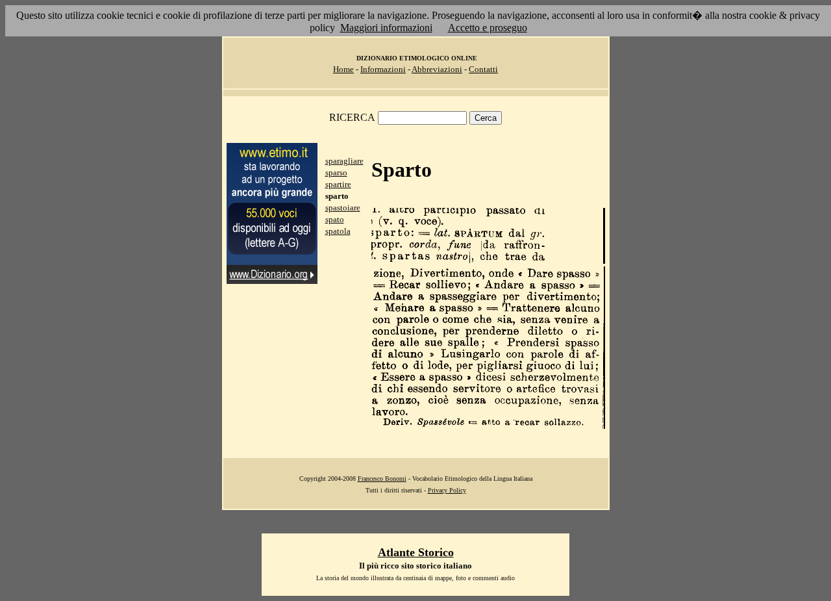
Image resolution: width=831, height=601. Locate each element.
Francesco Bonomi (382, 478)
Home (343, 69)
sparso (336, 172)
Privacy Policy (447, 490)
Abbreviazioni (437, 69)
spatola (338, 231)
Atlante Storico (416, 552)
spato (334, 219)
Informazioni (383, 69)
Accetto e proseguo (487, 27)
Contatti (483, 69)
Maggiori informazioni (386, 27)
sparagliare (344, 161)
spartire (338, 184)
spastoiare (342, 207)
